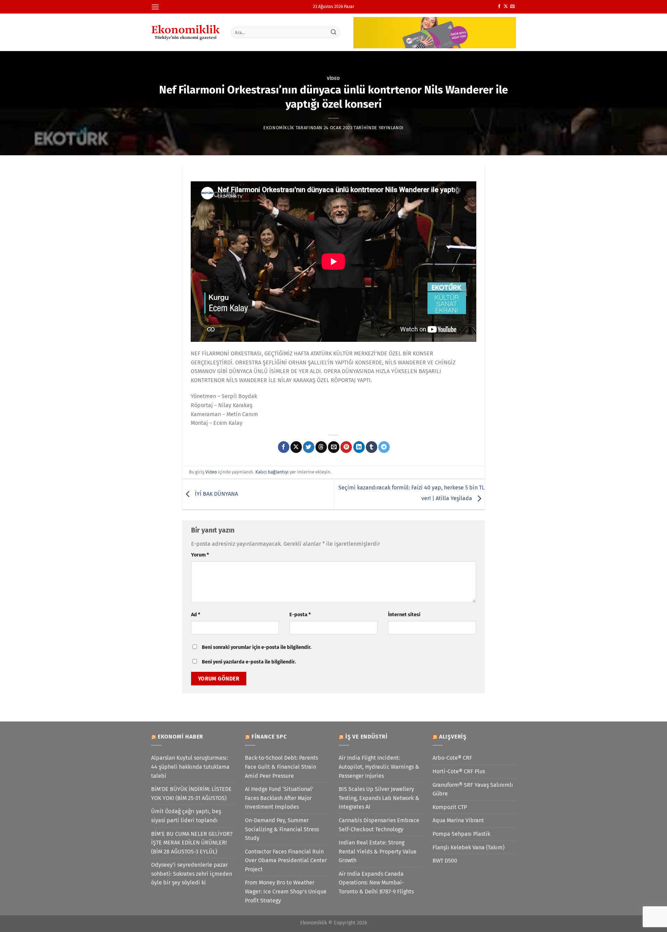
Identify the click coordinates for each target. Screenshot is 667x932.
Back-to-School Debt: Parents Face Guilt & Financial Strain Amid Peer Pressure (281, 766)
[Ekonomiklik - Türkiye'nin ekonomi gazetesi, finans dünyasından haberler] (186, 32)
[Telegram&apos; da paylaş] (384, 447)
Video (333, 78)
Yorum (200, 555)
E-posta (300, 615)
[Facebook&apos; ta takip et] (499, 6)
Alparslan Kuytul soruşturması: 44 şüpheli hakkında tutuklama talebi (190, 766)
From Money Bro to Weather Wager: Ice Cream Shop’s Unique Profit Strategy (286, 891)
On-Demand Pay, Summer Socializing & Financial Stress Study (282, 829)
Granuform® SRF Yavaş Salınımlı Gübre (473, 789)
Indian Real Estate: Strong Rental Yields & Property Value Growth (378, 851)
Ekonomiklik (278, 127)
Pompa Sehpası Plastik (461, 834)
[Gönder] (334, 32)
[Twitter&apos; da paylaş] (308, 447)
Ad (195, 615)
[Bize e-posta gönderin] (512, 6)
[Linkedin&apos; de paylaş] (359, 447)
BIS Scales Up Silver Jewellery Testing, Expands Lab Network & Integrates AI (379, 798)
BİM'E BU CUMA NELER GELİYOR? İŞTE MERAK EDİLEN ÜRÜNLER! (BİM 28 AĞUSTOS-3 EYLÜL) (191, 843)
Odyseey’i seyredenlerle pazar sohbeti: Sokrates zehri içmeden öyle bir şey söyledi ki (191, 873)
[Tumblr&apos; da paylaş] (371, 447)
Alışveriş (453, 736)
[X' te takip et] (506, 6)
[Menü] (155, 7)
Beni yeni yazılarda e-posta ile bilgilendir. (249, 662)
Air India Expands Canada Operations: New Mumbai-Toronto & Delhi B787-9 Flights (376, 883)
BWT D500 (445, 860)
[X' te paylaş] (296, 447)
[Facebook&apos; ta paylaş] (283, 447)
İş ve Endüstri (366, 736)
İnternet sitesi (404, 615)
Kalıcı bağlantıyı (272, 472)
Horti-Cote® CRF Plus (459, 771)
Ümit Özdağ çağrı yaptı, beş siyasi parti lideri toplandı (186, 816)
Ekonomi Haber (180, 736)
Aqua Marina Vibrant (458, 820)
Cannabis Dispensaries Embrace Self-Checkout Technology (379, 825)
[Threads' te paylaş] (321, 447)
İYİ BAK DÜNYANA (215, 493)
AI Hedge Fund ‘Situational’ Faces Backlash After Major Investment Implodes (279, 798)
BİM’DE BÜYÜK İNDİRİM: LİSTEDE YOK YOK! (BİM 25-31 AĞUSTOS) (191, 793)
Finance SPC (269, 736)
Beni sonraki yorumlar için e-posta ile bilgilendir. (256, 647)
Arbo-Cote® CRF (452, 757)
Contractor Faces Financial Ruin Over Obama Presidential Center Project (286, 860)
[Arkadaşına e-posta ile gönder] (333, 447)
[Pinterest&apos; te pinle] (346, 447)
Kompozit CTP (450, 807)
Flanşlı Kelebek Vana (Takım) (468, 847)
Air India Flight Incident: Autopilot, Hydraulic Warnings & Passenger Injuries (379, 766)
